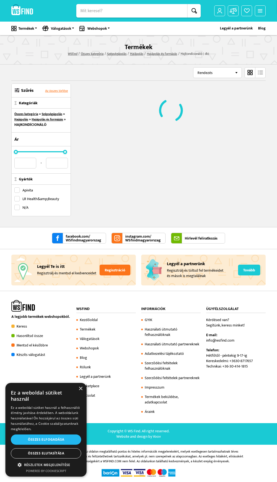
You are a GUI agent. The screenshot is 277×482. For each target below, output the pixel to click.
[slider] (16, 152)
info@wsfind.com (220, 340)
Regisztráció (115, 270)
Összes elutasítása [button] (46, 453)
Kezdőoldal (89, 320)
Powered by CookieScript (46, 471)
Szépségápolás (117, 53)
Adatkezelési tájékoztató (164, 353)
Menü (260, 10)
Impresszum (154, 387)
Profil (219, 10)
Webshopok (97, 28)
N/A (25, 207)
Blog (262, 28)
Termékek (26, 28)
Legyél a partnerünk (236, 28)
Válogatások (61, 28)
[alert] (46, 430)
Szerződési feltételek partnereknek (172, 378)
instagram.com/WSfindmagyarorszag (143, 238)
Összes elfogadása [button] (46, 439)
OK (194, 11)
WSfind (72, 53)
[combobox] (217, 72)
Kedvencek (246, 10)
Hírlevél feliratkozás (201, 238)
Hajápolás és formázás (162, 53)
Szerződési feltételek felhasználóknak (161, 366)
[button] (46, 464)
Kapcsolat (87, 395)
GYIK (148, 320)
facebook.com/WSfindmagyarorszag (83, 238)
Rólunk (85, 367)
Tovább (249, 270)
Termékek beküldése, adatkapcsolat (161, 399)
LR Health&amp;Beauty (40, 198)
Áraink (150, 412)
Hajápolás (136, 53)
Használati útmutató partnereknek (172, 344)
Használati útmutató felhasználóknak (161, 332)
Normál (250, 73)
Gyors (260, 73)
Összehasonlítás (233, 10)
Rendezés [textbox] (205, 73)
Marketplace (89, 386)
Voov (157, 436)
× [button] (80, 389)
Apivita (27, 190)
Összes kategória (92, 53)
